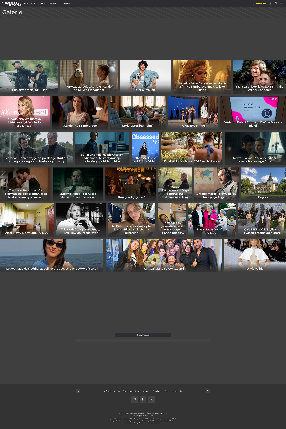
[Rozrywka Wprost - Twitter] (143, 399)
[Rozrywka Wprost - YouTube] (151, 399)
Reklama (146, 391)
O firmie (107, 391)
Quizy (60, 3)
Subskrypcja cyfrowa (131, 391)
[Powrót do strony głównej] (78, 391)
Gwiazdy (42, 3)
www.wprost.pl (146, 423)
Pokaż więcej (143, 335)
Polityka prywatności (173, 391)
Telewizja (52, 3)
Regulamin (157, 391)
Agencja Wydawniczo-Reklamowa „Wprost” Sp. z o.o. (148, 413)
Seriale (34, 3)
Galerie (67, 3)
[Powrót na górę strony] (208, 391)
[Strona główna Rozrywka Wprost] (12, 3)
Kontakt (117, 391)
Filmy (26, 3)
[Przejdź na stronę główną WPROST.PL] (2, 3)
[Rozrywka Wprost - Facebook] (134, 399)
